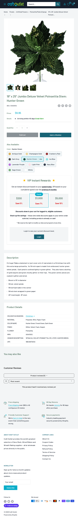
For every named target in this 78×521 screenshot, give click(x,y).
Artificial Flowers (22, 12)
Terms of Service (48, 452)
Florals (12, 12)
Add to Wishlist (55, 135)
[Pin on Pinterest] (62, 105)
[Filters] (6, 381)
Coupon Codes (47, 442)
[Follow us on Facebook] (5, 501)
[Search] (57, 4)
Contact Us (46, 459)
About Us (45, 439)
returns (57, 405)
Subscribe (10, 488)
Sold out (22, 135)
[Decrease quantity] (17, 128)
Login (39, 237)
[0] (72, 4)
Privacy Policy (47, 445)
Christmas (29, 316)
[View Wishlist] (68, 4)
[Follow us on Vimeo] (12, 501)
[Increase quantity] (27, 128)
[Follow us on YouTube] (8, 501)
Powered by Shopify (10, 515)
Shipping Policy (48, 455)
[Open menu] (5, 4)
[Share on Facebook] (59, 105)
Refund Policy (47, 449)
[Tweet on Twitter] (66, 105)
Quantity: (10, 128)
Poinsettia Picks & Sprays (38, 12)
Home (6, 12)
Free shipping (13, 405)
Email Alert (39, 118)
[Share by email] (70, 105)
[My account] (65, 4)
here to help (17, 418)
